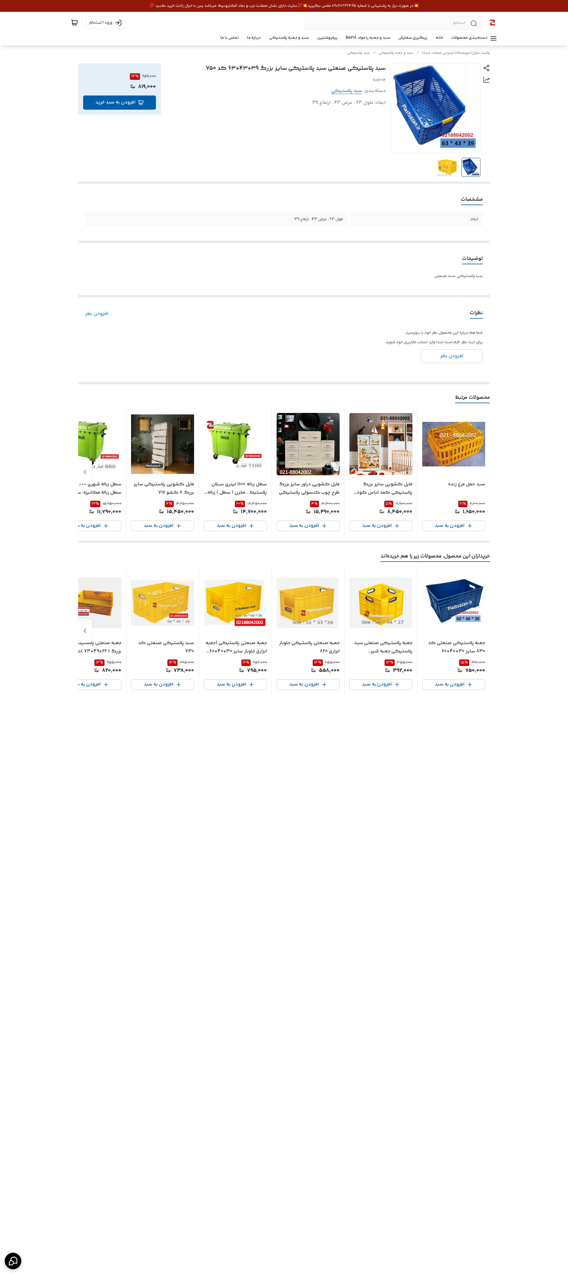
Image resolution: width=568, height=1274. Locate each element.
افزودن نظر (97, 313)
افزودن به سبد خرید (115, 102)
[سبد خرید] (74, 22)
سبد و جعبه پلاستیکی (396, 53)
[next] (85, 472)
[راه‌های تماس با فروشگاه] (13, 1261)
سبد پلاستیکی (358, 53)
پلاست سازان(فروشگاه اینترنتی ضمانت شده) (456, 53)
